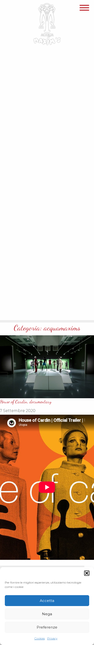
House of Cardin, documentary (25, 402)
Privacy (52, 638)
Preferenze (47, 627)
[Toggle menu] (84, 9)
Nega (47, 614)
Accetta (47, 600)
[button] (86, 573)
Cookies (39, 638)
